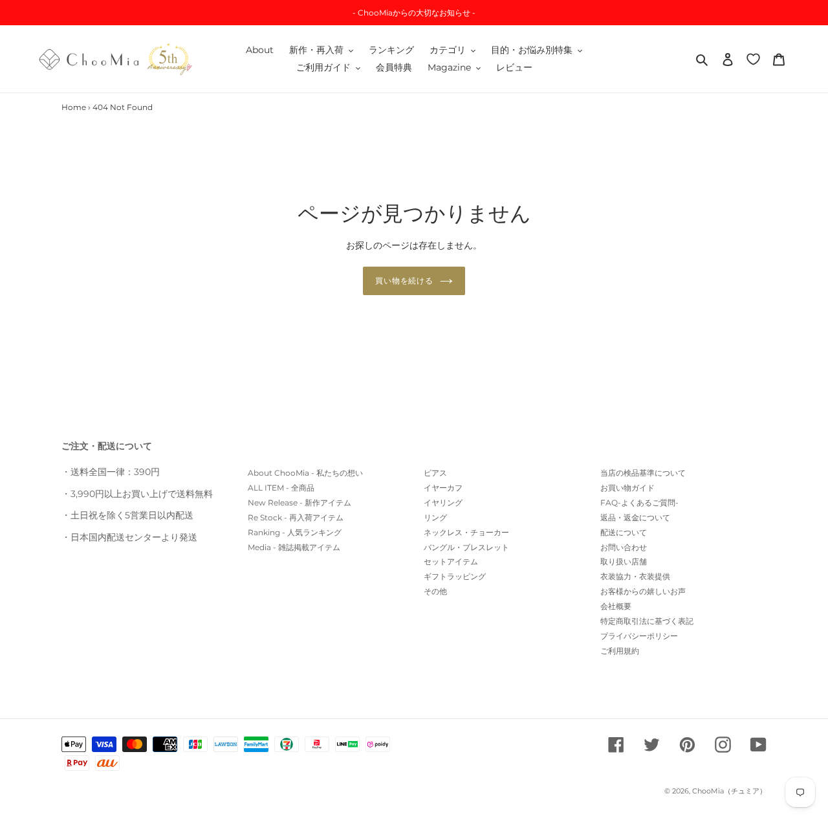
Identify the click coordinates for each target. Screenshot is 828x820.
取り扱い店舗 (623, 561)
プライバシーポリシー (639, 636)
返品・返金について (635, 517)
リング (435, 517)
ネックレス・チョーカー (466, 532)
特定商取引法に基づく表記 (646, 621)
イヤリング (443, 502)
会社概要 (615, 606)
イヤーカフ (443, 488)
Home (73, 107)
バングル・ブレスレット (466, 547)
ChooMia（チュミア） (729, 790)
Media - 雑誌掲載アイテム (294, 547)
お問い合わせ (623, 547)
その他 (435, 591)
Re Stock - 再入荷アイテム (295, 517)
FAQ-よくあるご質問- (639, 502)
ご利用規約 (619, 651)
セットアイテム (451, 561)
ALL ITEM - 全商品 (281, 488)
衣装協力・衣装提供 (635, 576)
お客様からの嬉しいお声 (643, 591)
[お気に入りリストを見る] (753, 58)
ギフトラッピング (455, 576)
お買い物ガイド (627, 488)
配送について (623, 532)
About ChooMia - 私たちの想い (305, 473)
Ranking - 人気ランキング (295, 532)
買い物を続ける (404, 280)
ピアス (435, 473)
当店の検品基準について (643, 473)
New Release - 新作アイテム (299, 502)
